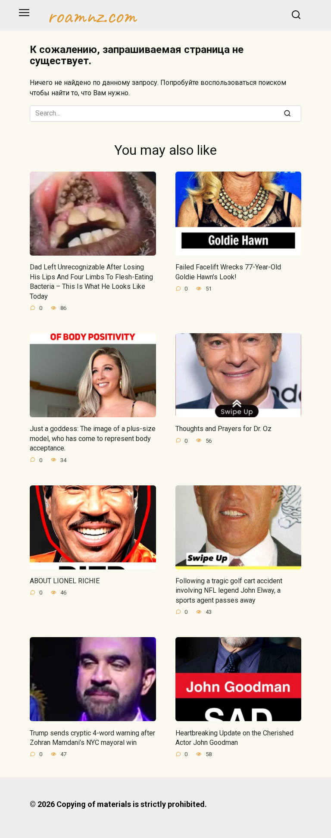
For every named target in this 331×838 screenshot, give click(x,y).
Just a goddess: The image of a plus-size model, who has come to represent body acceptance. (93, 438)
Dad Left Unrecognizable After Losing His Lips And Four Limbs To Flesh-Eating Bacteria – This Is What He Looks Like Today (91, 281)
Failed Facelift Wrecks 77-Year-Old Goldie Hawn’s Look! (228, 272)
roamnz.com (91, 15)
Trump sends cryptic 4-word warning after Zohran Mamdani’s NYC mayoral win (92, 737)
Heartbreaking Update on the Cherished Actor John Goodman (234, 737)
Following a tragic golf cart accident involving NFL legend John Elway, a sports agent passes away (228, 590)
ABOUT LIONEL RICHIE (65, 581)
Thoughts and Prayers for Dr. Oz (223, 429)
